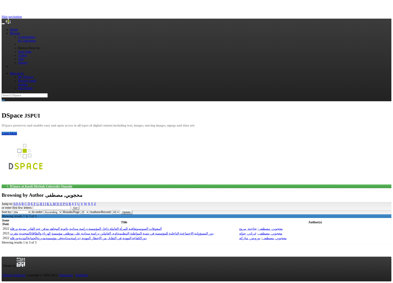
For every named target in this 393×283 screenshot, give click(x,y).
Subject (23, 62)
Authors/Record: (100, 212)
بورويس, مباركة (249, 238)
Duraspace (66, 275)
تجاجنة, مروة (247, 228)
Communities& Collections (27, 38)
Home (14, 29)
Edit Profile (25, 88)
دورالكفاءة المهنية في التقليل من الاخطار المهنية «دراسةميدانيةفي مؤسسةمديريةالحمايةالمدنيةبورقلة (78, 238)
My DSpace (26, 77)
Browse (15, 33)
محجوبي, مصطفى (270, 228)
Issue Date (25, 51)
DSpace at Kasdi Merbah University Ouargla (41, 186)
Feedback (82, 275)
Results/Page (71, 212)
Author (22, 55)
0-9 (16, 204)
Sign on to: (17, 73)
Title (21, 59)
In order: (37, 212)
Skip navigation (12, 16)
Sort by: (7, 212)
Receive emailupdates (27, 82)
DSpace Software (14, 275)
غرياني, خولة (247, 233)
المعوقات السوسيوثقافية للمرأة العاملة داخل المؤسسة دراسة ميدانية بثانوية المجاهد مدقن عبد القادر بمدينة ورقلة (86, 228)
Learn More (9, 133)
